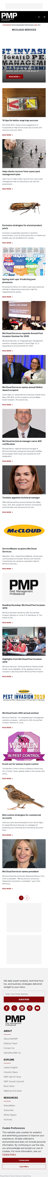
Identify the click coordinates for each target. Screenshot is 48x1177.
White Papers (10, 1115)
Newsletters (9, 1105)
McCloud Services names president (20, 871)
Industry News (11, 1072)
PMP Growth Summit (14, 1081)
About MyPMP (11, 1039)
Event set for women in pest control (20, 764)
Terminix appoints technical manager (21, 497)
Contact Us (9, 1048)
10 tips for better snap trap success (20, 120)
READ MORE (14, 77)
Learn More (24, 1167)
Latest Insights (11, 1067)
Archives (8, 1119)
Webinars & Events (13, 1091)
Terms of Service (15, 1176)
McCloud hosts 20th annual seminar (20, 713)
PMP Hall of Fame (12, 1077)
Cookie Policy (9, 1154)
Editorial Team (10, 1043)
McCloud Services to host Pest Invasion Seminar (23, 53)
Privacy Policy (4, 1176)
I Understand (24, 1160)
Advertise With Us (12, 1053)
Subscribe (24, 999)
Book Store (9, 1086)
